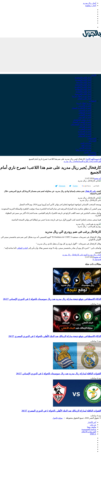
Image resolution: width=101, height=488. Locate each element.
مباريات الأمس (85, 148)
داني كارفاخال (77, 255)
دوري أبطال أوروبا (83, 103)
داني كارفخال (90, 191)
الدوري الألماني (85, 115)
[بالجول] (92, 36)
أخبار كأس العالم (84, 99)
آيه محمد (97, 178)
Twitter (75, 186)
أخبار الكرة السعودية (83, 77)
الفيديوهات (91, 138)
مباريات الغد (86, 145)
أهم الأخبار (89, 159)
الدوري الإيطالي (84, 113)
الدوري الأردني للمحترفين (81, 124)
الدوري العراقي (85, 127)
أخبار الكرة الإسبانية (83, 84)
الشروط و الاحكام (89, 432)
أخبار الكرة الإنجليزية (83, 87)
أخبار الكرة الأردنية (83, 82)
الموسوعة (92, 155)
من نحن (93, 425)
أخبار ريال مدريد (89, 3)
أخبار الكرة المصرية (83, 80)
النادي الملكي (22, 248)
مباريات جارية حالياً (83, 150)
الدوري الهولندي (84, 134)
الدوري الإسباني (84, 110)
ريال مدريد (66, 255)
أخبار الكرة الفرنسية (83, 94)
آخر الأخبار (92, 422)
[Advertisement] (50, 55)
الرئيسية (97, 159)
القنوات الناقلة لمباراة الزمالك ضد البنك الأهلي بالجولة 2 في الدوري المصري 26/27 (61, 410)
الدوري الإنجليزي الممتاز (81, 108)
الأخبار (93, 75)
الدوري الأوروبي (84, 106)
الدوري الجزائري (84, 131)
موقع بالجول (57, 418)
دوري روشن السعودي (82, 120)
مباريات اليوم (85, 143)
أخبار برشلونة (90, 5)
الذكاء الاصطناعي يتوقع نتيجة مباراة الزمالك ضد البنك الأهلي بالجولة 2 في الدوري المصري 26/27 (54, 336)
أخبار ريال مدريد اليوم (92, 255)
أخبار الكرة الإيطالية (83, 89)
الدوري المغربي (85, 129)
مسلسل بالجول (90, 152)
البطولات (92, 101)
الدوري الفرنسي (84, 117)
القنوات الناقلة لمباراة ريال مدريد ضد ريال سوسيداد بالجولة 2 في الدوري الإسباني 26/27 (58, 373)
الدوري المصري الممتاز (81, 122)
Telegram (62, 186)
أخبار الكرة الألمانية (83, 92)
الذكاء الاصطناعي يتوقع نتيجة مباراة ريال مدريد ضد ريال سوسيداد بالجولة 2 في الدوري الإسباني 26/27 (52, 299)
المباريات (92, 141)
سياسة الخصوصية (89, 429)
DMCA (93, 434)
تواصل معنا (91, 427)
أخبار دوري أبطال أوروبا (81, 96)
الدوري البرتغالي (84, 136)
